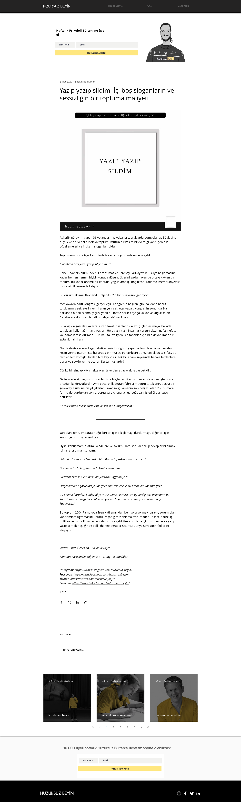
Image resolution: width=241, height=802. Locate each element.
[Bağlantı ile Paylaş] (85, 602)
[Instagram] (179, 793)
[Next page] (141, 727)
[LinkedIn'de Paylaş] (77, 602)
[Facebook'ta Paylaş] (61, 602)
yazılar (64, 591)
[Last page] (148, 727)
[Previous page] (100, 727)
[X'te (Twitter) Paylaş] (69, 602)
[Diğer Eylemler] (179, 81)
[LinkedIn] (198, 793)
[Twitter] (191, 793)
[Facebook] (185, 793)
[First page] (93, 727)
